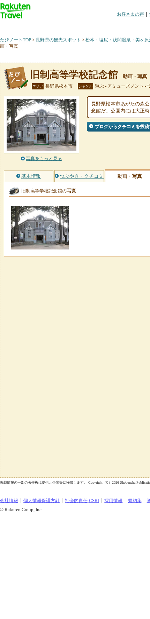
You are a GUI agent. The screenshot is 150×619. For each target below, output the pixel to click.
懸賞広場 (82, 26)
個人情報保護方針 (41, 500)
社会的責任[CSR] (82, 500)
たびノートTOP (15, 39)
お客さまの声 (130, 14)
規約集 (135, 500)
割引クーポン (110, 26)
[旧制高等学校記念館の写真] (40, 246)
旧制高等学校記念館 (74, 74)
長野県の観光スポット (58, 39)
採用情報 (113, 500)
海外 (53, 26)
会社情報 (9, 500)
